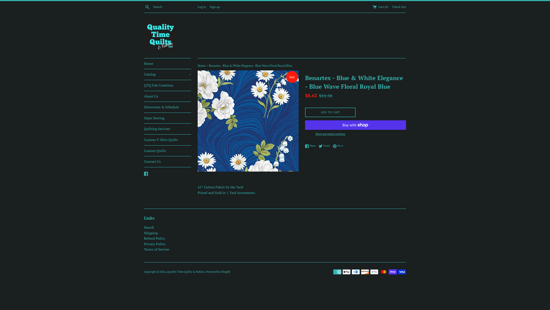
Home (148, 63)
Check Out (399, 7)
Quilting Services (157, 128)
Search (149, 227)
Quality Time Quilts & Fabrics (186, 272)
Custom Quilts (155, 150)
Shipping (151, 233)
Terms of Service (156, 249)
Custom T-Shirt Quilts (161, 139)
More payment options (330, 134)
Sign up (215, 7)
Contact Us (152, 161)
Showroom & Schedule (161, 107)
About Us (151, 96)
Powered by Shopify (218, 272)
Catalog (167, 74)
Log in (202, 7)
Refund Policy (154, 238)
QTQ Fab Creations (158, 85)
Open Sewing (154, 118)
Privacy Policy (154, 244)
